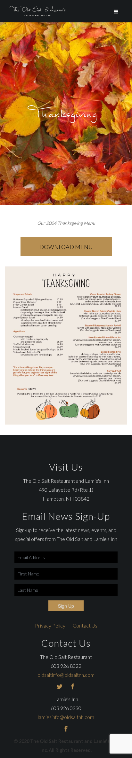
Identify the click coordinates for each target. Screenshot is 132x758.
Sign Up (66, 606)
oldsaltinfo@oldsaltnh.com (66, 675)
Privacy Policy (50, 625)
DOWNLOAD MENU (66, 246)
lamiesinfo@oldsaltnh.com (66, 717)
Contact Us (85, 625)
